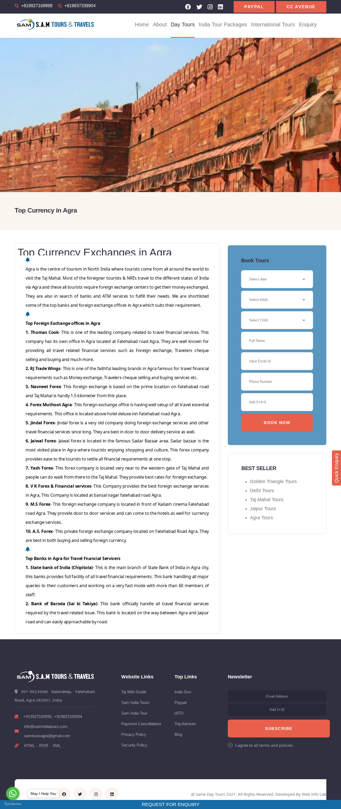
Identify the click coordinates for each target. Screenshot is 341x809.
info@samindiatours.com (45, 726)
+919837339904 (80, 5)
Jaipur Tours (263, 508)
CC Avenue (301, 7)
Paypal (254, 7)
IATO (179, 713)
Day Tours (183, 24)
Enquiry (308, 24)
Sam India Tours (135, 702)
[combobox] (277, 300)
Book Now (277, 422)
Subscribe (279, 728)
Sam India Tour (134, 713)
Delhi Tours (262, 490)
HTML (29, 745)
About (160, 24)
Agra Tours (261, 517)
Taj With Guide (133, 692)
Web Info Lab (314, 794)
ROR (43, 745)
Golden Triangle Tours (273, 481)
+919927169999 (36, 5)
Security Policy (134, 745)
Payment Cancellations (141, 723)
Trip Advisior (185, 723)
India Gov (182, 692)
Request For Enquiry (171, 804)
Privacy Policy (133, 734)
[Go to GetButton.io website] (12, 803)
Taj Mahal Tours (266, 499)
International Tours (273, 24)
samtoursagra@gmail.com (47, 735)
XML (56, 745)
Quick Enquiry (336, 468)
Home (142, 24)
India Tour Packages (223, 24)
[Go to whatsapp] (12, 793)
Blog (178, 734)
